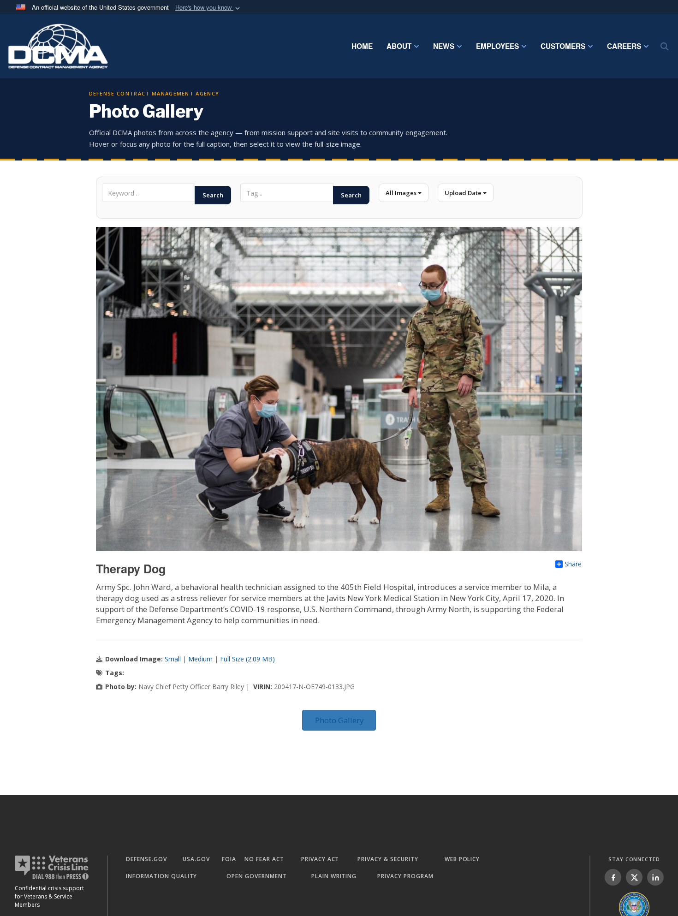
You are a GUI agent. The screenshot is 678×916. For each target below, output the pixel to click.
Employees (497, 46)
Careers (624, 46)
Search (212, 195)
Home (362, 46)
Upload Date (464, 193)
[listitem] (613, 877)
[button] (208, 7)
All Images (402, 193)
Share (573, 564)
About (399, 46)
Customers (563, 46)
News (443, 46)
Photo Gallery (339, 720)
